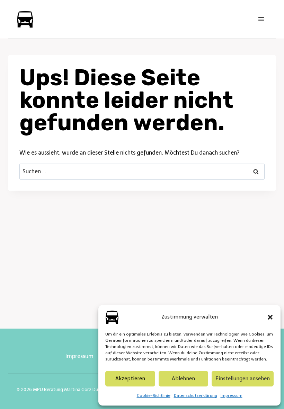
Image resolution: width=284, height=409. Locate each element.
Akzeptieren (130, 378)
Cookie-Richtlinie (153, 395)
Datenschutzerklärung (195, 395)
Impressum (231, 395)
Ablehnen (183, 378)
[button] (270, 317)
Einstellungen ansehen (242, 378)
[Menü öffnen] (261, 19)
